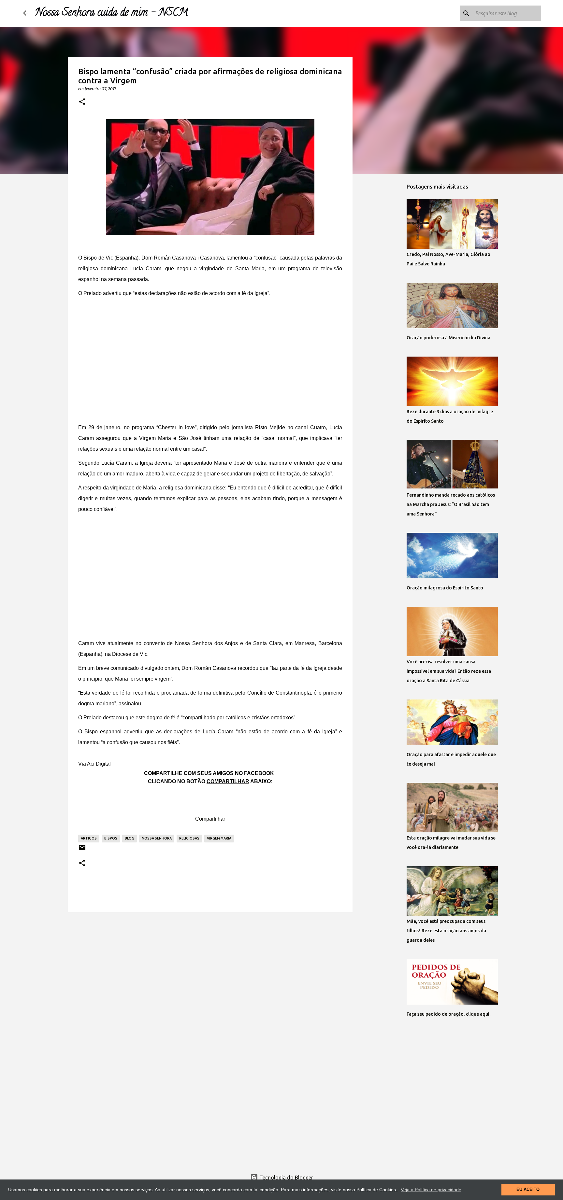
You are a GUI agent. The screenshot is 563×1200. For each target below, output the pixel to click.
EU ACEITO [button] (528, 1189)
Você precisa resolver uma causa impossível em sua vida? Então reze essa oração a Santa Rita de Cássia (449, 671)
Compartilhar (210, 819)
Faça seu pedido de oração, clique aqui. (448, 1014)
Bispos (110, 838)
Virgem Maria (219, 838)
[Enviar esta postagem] (82, 850)
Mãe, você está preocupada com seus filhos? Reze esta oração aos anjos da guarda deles (446, 931)
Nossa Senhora (157, 838)
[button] (82, 102)
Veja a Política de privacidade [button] (431, 1189)
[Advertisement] (210, 365)
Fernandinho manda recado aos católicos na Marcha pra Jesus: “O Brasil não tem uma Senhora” (451, 504)
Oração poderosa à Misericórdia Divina (448, 337)
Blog (129, 838)
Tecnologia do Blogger (285, 1177)
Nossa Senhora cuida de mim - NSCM (111, 13)
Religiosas (189, 838)
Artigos (89, 838)
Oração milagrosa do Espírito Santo (445, 587)
